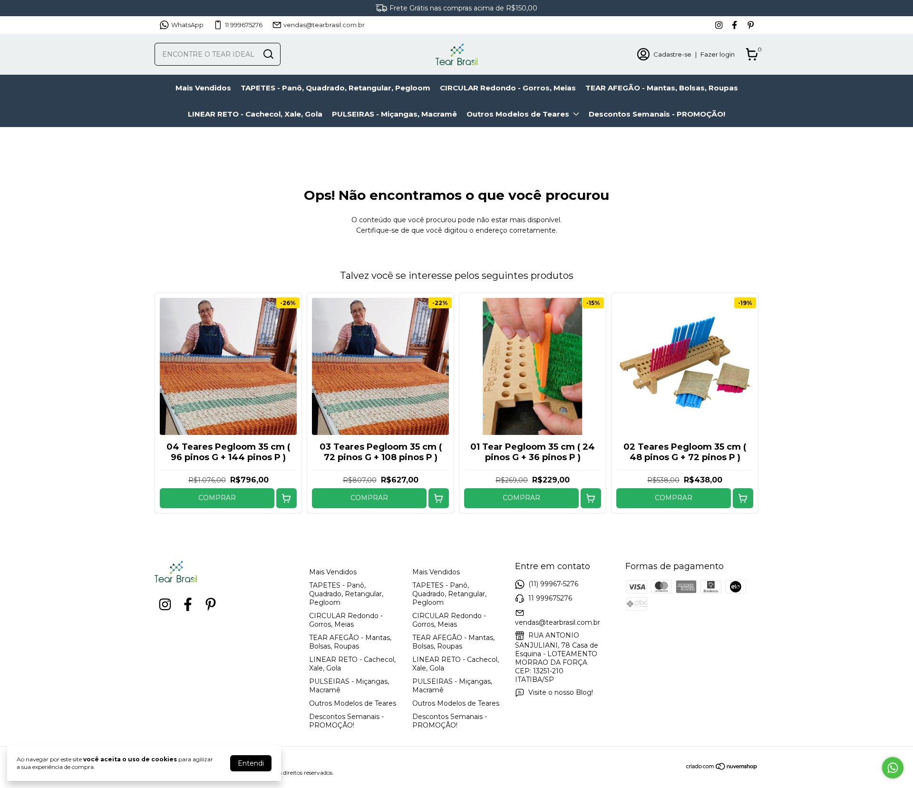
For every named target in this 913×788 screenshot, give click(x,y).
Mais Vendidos (203, 87)
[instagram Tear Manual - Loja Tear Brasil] (719, 25)
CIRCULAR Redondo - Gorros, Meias (508, 87)
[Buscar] (268, 54)
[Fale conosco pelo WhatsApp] (892, 767)
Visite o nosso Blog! (560, 692)
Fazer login (717, 54)
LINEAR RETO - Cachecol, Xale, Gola (255, 113)
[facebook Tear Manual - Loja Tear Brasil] (734, 25)
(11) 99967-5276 (553, 584)
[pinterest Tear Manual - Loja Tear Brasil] (750, 25)
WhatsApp (187, 25)
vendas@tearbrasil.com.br (324, 25)
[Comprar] (286, 498)
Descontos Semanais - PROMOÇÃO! (657, 113)
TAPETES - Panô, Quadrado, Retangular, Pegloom (335, 87)
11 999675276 (243, 25)
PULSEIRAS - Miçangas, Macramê (394, 113)
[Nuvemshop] (722, 768)
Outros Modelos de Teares (517, 113)
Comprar (217, 497)
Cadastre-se (672, 54)
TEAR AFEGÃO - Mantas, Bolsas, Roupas (661, 87)
